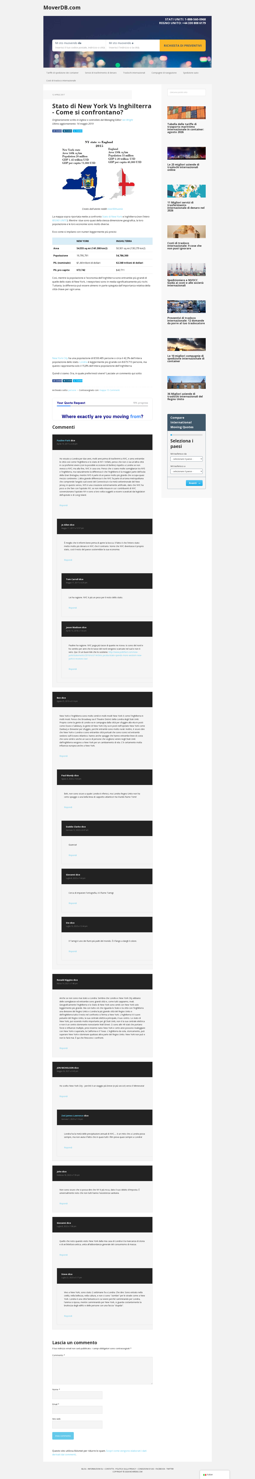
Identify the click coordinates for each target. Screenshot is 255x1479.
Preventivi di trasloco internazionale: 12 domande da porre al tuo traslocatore (186, 320)
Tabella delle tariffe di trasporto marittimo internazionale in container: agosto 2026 (185, 128)
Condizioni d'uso (146, 1469)
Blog (83, 1469)
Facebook (160, 1469)
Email (55, 1404)
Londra (83, 362)
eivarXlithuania (115, 209)
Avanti (193, 483)
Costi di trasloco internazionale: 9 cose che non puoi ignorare (184, 245)
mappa (102, 390)
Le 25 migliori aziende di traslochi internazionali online (183, 167)
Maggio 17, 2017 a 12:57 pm (72, 528)
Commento (58, 1355)
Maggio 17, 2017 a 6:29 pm (76, 582)
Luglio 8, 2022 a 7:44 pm (75, 878)
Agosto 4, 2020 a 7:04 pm (71, 779)
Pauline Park (63, 440)
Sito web (56, 1418)
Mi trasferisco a (177, 466)
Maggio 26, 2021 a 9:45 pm (67, 1071)
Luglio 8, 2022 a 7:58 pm (66, 1226)
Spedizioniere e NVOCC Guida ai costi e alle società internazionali (185, 282)
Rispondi (63, 505)
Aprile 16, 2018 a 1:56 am (76, 631)
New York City (60, 358)
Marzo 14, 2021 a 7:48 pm (67, 983)
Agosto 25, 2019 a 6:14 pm (67, 701)
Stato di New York (112, 216)
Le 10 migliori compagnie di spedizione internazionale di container (185, 358)
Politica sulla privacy (126, 1469)
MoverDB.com (62, 7)
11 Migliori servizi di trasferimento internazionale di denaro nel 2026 (186, 206)
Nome (56, 1389)
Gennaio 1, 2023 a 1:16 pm (72, 1119)
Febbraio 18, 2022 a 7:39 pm (68, 1175)
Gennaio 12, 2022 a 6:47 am (77, 830)
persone (72, 390)
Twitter (170, 1469)
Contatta (109, 1469)
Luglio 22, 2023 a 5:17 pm (71, 1277)
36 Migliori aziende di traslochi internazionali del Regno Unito (185, 396)
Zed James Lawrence (72, 1115)
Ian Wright (127, 120)
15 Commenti (113, 390)
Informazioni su (95, 1469)
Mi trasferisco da (178, 453)
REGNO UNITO (59, 220)
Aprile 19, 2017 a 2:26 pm (67, 444)
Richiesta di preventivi (183, 46)
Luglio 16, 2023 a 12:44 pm (77, 926)
